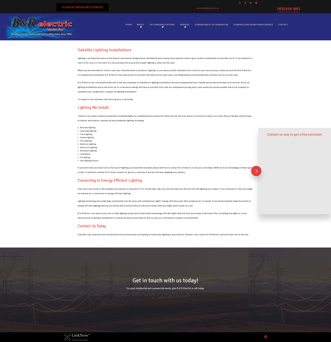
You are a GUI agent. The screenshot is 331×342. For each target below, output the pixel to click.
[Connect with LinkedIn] (251, 3)
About (140, 24)
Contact (283, 24)
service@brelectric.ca (208, 8)
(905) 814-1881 (288, 8)
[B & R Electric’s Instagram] (240, 3)
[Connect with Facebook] (245, 3)
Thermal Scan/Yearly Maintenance (253, 24)
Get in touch (165, 303)
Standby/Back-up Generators (211, 24)
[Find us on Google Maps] (256, 3)
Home (129, 24)
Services (184, 24)
